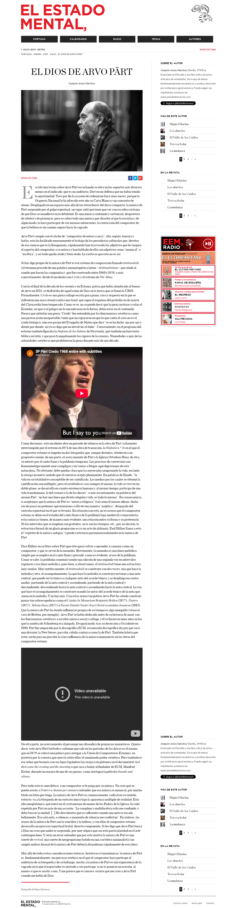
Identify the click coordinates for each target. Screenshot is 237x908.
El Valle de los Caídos (184, 137)
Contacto (210, 903)
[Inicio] (63, 17)
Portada (39, 39)
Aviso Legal (197, 903)
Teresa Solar (178, 144)
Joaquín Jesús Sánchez (82, 83)
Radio (117, 39)
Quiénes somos (180, 903)
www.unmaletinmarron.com (176, 96)
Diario (37, 54)
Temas (156, 39)
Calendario (78, 39)
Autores (195, 39)
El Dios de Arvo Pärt (70, 54)
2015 (45, 54)
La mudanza (177, 150)
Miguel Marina (179, 124)
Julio (53, 54)
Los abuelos (177, 130)
